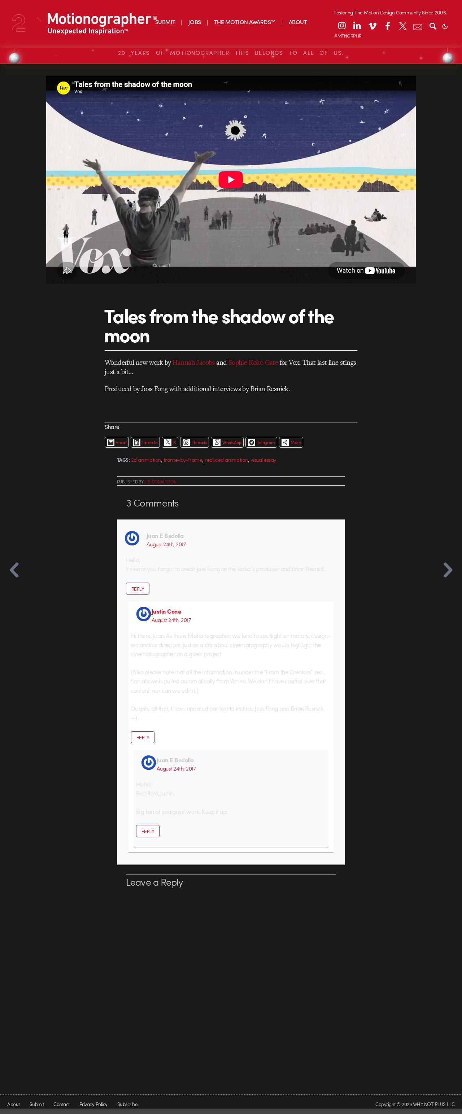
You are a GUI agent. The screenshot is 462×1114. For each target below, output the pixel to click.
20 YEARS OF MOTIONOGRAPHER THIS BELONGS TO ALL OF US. (231, 53)
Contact (61, 1104)
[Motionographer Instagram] (341, 25)
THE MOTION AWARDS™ (245, 22)
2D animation (146, 460)
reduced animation (226, 460)
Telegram (266, 442)
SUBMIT (165, 22)
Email (121, 442)
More (296, 442)
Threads (199, 442)
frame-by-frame (183, 460)
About (13, 1104)
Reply (137, 589)
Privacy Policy (93, 1104)
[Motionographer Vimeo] (372, 25)
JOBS (194, 22)
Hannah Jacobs (194, 362)
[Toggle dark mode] (445, 25)
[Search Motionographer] (432, 25)
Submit (37, 1104)
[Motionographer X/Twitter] (402, 25)
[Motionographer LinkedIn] (356, 25)
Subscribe (127, 1104)
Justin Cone (166, 611)
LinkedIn (149, 442)
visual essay (263, 460)
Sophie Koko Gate (253, 362)
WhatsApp (231, 442)
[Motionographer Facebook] (387, 25)
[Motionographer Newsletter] (417, 25)
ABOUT (298, 22)
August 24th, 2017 (166, 544)
